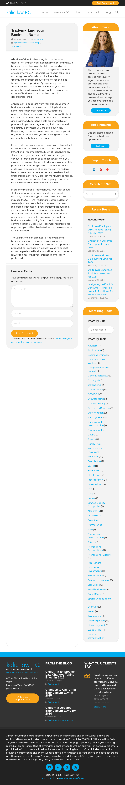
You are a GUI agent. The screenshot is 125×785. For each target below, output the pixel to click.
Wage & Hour (95, 630)
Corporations (95, 389)
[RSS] (75, 767)
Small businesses (24, 43)
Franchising (94, 461)
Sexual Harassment (99, 580)
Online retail (94, 515)
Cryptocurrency (96, 403)
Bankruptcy (94, 350)
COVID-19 (93, 394)
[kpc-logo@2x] (19, 12)
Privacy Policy (49, 778)
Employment (95, 417)
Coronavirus (94, 385)
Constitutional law (98, 376)
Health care (94, 475)
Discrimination (96, 413)
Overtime (93, 520)
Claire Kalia (39, 39)
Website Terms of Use (71, 778)
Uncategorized (96, 620)
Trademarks (16, 46)
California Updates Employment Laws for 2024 (100, 258)
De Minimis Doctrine (99, 408)
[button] (67, 12)
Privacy (92, 542)
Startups (36, 43)
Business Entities (97, 355)
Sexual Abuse (95, 575)
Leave (91, 498)
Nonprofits (94, 511)
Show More (100, 707)
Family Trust (94, 444)
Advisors (92, 346)
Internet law (94, 484)
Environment (95, 430)
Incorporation (95, 480)
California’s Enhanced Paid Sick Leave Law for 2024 (100, 273)
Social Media (95, 594)
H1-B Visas (94, 470)
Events (92, 439)
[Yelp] (101, 170)
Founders (93, 456)
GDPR (91, 466)
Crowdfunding (96, 399)
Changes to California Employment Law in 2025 (100, 244)
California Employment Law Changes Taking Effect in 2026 (100, 229)
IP (15, 43)
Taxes (91, 611)
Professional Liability (99, 555)
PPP (90, 529)
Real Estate (94, 563)
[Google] (107, 170)
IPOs (90, 493)
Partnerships (95, 525)
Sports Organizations (99, 599)
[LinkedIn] (94, 170)
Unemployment (96, 625)
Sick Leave (94, 585)
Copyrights (94, 380)
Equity (91, 435)
